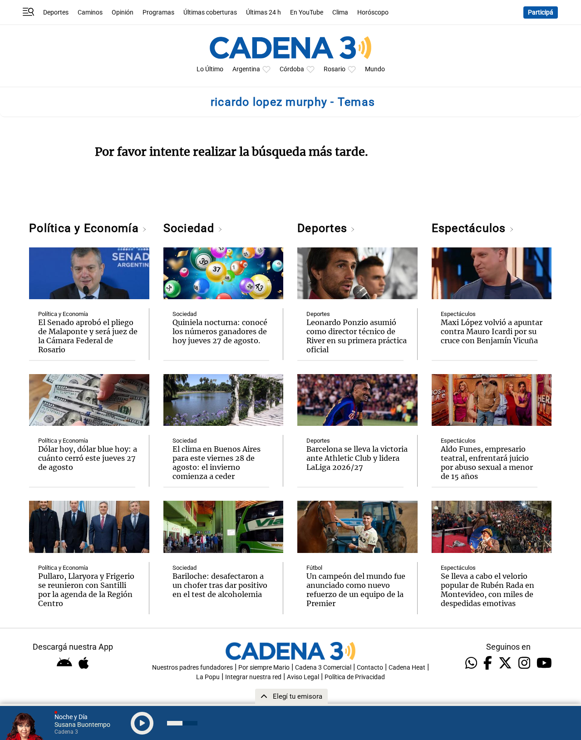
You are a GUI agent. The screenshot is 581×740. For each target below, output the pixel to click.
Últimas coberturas (210, 12)
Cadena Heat (407, 667)
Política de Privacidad (355, 677)
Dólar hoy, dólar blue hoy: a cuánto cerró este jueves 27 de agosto (87, 458)
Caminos (90, 12)
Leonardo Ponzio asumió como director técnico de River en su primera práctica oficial (356, 336)
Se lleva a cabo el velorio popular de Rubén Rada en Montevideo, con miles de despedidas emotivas (487, 590)
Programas (158, 12)
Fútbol (314, 567)
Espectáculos (470, 228)
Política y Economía (85, 228)
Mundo (375, 69)
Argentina (246, 69)
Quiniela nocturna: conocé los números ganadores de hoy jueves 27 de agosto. (219, 331)
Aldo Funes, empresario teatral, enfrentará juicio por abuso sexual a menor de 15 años (487, 462)
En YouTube (306, 12)
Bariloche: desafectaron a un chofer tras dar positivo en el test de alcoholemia (219, 585)
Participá (540, 12)
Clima (340, 12)
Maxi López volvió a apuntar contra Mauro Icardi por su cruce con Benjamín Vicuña (491, 331)
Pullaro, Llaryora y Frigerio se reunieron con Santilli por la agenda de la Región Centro (86, 590)
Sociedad (190, 228)
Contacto (370, 667)
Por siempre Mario (264, 667)
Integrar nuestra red (253, 677)
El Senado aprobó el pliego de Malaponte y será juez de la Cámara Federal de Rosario (88, 336)
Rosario (334, 69)
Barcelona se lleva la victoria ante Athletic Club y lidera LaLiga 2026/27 (357, 458)
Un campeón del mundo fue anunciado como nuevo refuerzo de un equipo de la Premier (355, 590)
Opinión (122, 12)
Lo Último (210, 69)
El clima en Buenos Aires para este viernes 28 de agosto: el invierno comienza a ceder (216, 462)
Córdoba (292, 69)
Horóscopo (373, 12)
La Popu (208, 677)
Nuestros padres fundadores (192, 667)
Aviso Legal (303, 677)
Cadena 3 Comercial (323, 667)
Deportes (56, 12)
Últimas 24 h (263, 12)
